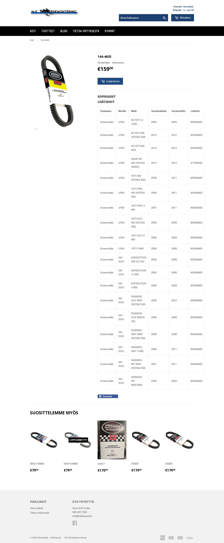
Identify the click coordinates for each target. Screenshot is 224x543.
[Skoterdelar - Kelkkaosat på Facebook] (74, 524)
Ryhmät (110, 31)
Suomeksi (188, 6)
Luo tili (190, 10)
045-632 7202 (79, 512)
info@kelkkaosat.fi (82, 516)
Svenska (177, 6)
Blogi (63, 31)
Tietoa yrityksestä (86, 31)
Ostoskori (185, 17)
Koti (33, 31)
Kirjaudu (177, 10)
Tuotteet (48, 31)
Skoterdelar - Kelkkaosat (49, 537)
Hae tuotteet (36, 508)
